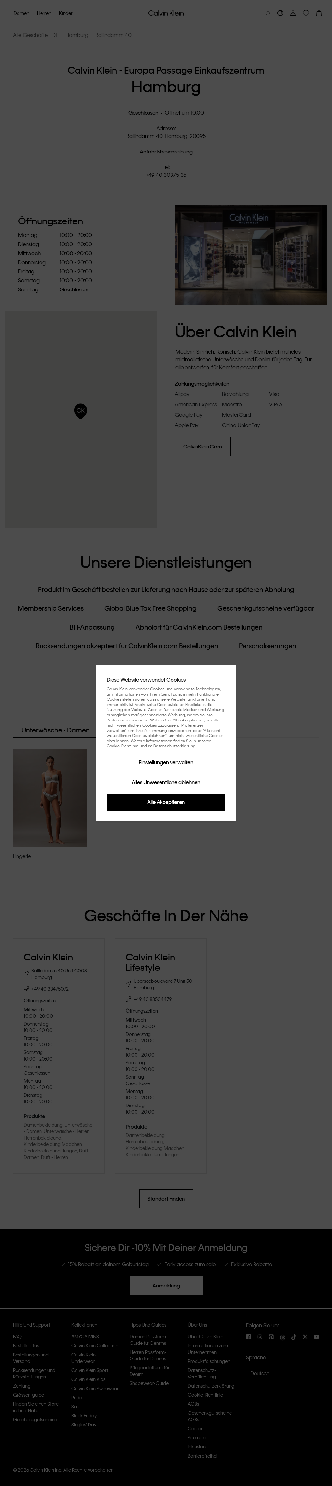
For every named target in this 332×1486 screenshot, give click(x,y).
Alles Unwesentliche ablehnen (166, 782)
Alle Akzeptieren (166, 802)
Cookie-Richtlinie (122, 745)
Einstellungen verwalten (166, 762)
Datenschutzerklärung (174, 745)
